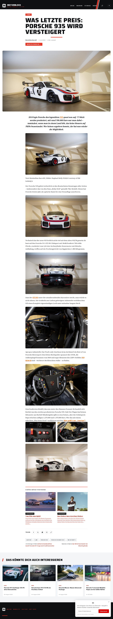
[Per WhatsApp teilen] (42, 532)
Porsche (36, 44)
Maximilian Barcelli (31, 40)
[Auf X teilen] (38, 532)
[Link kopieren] (51, 532)
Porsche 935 (44, 540)
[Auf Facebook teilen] (33, 532)
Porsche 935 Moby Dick (57, 540)
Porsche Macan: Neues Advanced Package (70, 588)
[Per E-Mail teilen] (46, 532)
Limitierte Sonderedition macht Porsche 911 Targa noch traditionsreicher (39, 545)
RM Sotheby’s (71, 540)
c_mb (36, 540)
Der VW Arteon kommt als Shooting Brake (80, 545)
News (5, 585)
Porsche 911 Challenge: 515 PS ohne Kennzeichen (14, 588)
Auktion (29, 540)
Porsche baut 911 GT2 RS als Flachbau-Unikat (41, 588)
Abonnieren (103, 611)
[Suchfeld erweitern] (102, 5)
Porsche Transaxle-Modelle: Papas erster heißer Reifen (95, 588)
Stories (28, 15)
